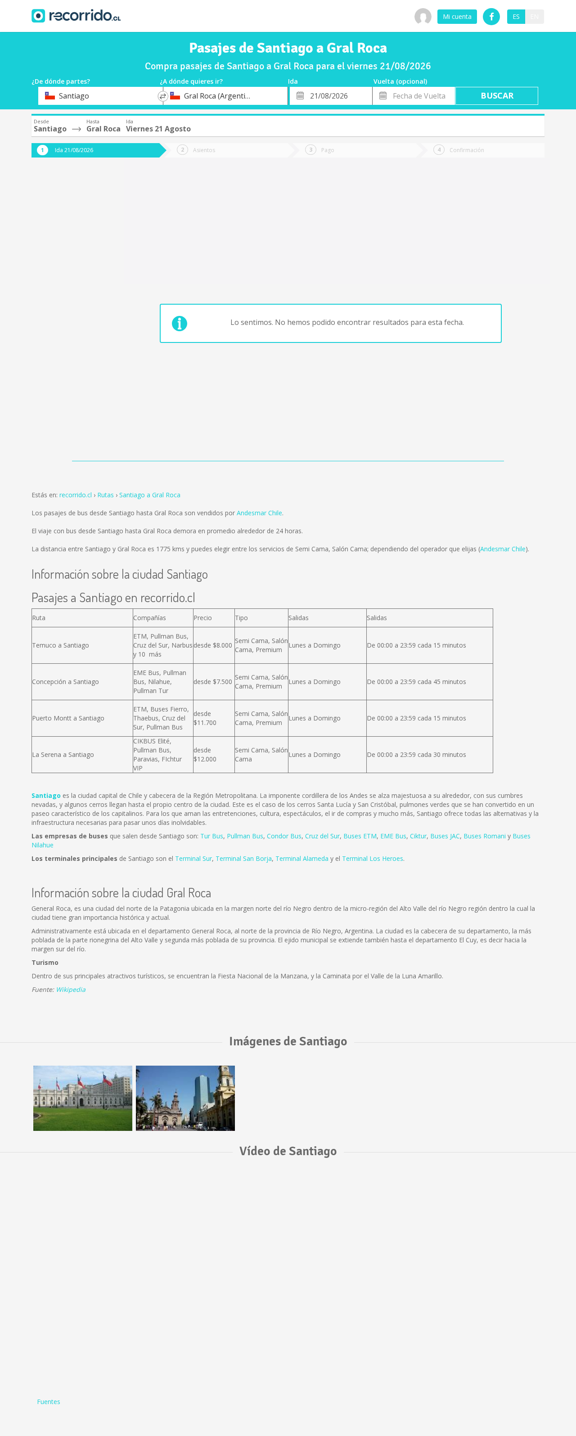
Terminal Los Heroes (372, 858)
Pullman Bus (245, 836)
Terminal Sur (193, 858)
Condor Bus (284, 836)
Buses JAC (445, 836)
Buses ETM (360, 836)
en (534, 16)
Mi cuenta (457, 16)
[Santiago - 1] (83, 1098)
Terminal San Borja (244, 858)
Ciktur (418, 836)
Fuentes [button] (48, 1401)
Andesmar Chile (259, 513)
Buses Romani (485, 836)
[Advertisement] (68, 316)
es (516, 16)
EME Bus (393, 836)
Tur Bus (211, 836)
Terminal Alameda (301, 858)
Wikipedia (71, 989)
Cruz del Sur (322, 836)
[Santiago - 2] (185, 1098)
